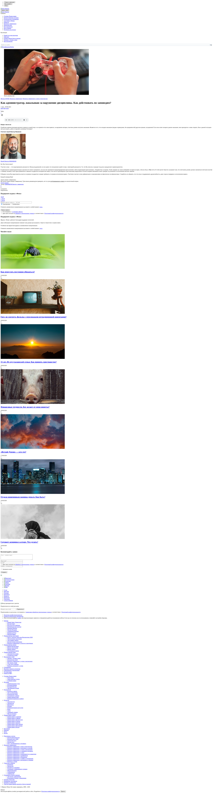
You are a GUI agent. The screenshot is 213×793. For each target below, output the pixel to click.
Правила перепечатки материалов (13, 616)
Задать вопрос (5, 183)
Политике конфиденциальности (50, 791)
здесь (41, 207)
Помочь (7, 8)
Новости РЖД (8, 673)
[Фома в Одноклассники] (9, 579)
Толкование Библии (13, 631)
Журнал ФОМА (5, 98)
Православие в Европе (13, 722)
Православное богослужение (12, 38)
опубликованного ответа (57, 181)
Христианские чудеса (13, 679)
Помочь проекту (5, 210)
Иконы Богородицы (13, 646)
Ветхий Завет (11, 624)
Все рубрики (7, 28)
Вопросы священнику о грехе (15, 752)
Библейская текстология (14, 627)
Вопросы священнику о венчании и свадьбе (19, 748)
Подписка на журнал (10, 29)
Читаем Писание (12, 630)
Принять (63, 791)
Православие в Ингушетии (15, 724)
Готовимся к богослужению (12, 775)
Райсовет (6, 37)
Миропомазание (12, 770)
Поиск (6, 5)
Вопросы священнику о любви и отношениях (20, 758)
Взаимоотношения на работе (15, 698)
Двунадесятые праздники (14, 639)
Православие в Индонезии (14, 725)
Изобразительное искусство (15, 707)
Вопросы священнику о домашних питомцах (20, 751)
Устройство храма (12, 655)
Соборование (11, 772)
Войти (12, 47)
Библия (6, 621)
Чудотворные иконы (13, 651)
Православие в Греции (13, 721)
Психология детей (12, 660)
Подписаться (20, 609)
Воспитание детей (9, 657)
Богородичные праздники (14, 642)
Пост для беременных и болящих (16, 743)
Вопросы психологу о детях (15, 666)
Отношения (7, 667)
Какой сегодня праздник (11, 35)
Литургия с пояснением (14, 776)
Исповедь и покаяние (13, 767)
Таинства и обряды (9, 763)
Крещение (10, 764)
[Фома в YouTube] (7, 584)
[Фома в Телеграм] (7, 581)
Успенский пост (11, 740)
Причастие (10, 766)
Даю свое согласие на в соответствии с (33, 213)
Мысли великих (11, 713)
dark (4, 108)
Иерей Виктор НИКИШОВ (8, 161)
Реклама (6, 593)
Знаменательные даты (13, 683)
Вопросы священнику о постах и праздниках (20, 643)
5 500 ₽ (3, 200)
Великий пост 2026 (12, 739)
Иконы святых (11, 649)
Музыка (9, 706)
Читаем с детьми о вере (10, 40)
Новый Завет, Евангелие (14, 622)
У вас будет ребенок (13, 664)
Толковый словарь (12, 712)
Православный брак (13, 697)
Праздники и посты (9, 736)
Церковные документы (10, 781)
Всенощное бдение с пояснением (16, 778)
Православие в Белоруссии (15, 719)
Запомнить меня (7, 569)
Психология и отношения (11, 19)
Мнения (6, 730)
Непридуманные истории (11, 17)
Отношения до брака (13, 695)
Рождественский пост (13, 737)
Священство (10, 773)
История (6, 682)
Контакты (7, 594)
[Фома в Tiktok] (6, 582)
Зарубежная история (13, 688)
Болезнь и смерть (12, 691)
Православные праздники (11, 636)
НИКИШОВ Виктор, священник (14, 184)
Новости (6, 22)
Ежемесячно (16, 204)
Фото (5, 731)
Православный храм (10, 652)
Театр (8, 710)
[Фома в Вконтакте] (7, 578)
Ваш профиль (8, 4)
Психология (7, 689)
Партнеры (7, 599)
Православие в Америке (14, 716)
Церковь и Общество (10, 782)
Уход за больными (12, 692)
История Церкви (12, 685)
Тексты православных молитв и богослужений (17, 784)
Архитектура (11, 701)
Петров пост (10, 742)
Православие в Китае (13, 727)
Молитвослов (8, 25)
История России (12, 686)
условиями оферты (17, 211)
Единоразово (6, 204)
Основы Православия (10, 16)
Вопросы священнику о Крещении (17, 757)
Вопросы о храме (12, 761)
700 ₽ (2, 197)
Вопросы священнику (10, 23)
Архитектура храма (12, 654)
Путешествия (8, 672)
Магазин (6, 591)
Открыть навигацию (10, 2)
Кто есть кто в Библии (13, 625)
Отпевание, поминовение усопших (17, 769)
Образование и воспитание (11, 670)
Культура (6, 700)
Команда (6, 596)
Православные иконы (10, 645)
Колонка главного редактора (12, 669)
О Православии (11, 680)
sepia (7, 108)
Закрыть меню (5, 10)
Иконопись (10, 704)
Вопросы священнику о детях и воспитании (19, 661)
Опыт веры (10, 677)
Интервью (7, 728)
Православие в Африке (13, 718)
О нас (5, 590)
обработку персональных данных (24, 213)
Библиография (11, 634)
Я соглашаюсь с (13, 211)
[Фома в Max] (6, 587)
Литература (10, 703)
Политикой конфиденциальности (53, 213)
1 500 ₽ (3, 199)
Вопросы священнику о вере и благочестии (35, 98)
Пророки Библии (12, 628)
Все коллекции (8, 41)
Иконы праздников (12, 648)
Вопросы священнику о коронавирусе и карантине (21, 754)
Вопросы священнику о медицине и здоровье (20, 760)
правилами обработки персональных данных (39, 612)
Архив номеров (8, 600)
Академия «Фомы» (9, 20)
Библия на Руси (11, 633)
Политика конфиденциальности (13, 615)
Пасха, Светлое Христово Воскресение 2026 (20, 637)
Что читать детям (12, 663)
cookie (19, 618)
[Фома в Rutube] (6, 585)
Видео (6, 733)
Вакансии (7, 597)
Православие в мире (10, 715)
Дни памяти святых (12, 640)
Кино (8, 709)
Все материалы (8, 26)
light (2, 108)
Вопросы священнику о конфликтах (17, 755)
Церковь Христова (9, 779)
